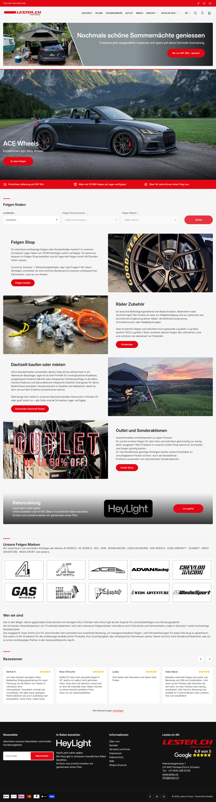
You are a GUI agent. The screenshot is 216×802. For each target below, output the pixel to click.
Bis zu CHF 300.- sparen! (186, 53)
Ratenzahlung (27, 502)
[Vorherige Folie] (4, 124)
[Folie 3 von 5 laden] (108, 175)
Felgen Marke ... (130, 213)
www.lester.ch (170, 774)
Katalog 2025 (168, 13)
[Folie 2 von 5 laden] (105, 175)
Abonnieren (42, 755)
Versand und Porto (119, 749)
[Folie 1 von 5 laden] (102, 175)
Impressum (115, 753)
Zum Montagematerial (20, 170)
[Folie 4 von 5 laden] (110, 175)
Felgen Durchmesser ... (75, 213)
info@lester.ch (170, 777)
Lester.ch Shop (186, 796)
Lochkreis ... (9, 213)
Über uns (114, 741)
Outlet (129, 13)
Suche (198, 219)
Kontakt (150, 13)
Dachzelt (87, 13)
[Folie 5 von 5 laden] (113, 175)
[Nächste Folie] (211, 124)
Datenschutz (116, 757)
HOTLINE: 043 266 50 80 (14, 3)
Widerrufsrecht (118, 765)
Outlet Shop (126, 467)
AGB (111, 761)
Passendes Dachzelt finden (30, 408)
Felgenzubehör (114, 13)
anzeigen (118, 710)
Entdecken (127, 344)
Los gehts (188, 508)
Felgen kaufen (23, 282)
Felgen (99, 13)
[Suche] (195, 13)
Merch (139, 13)
